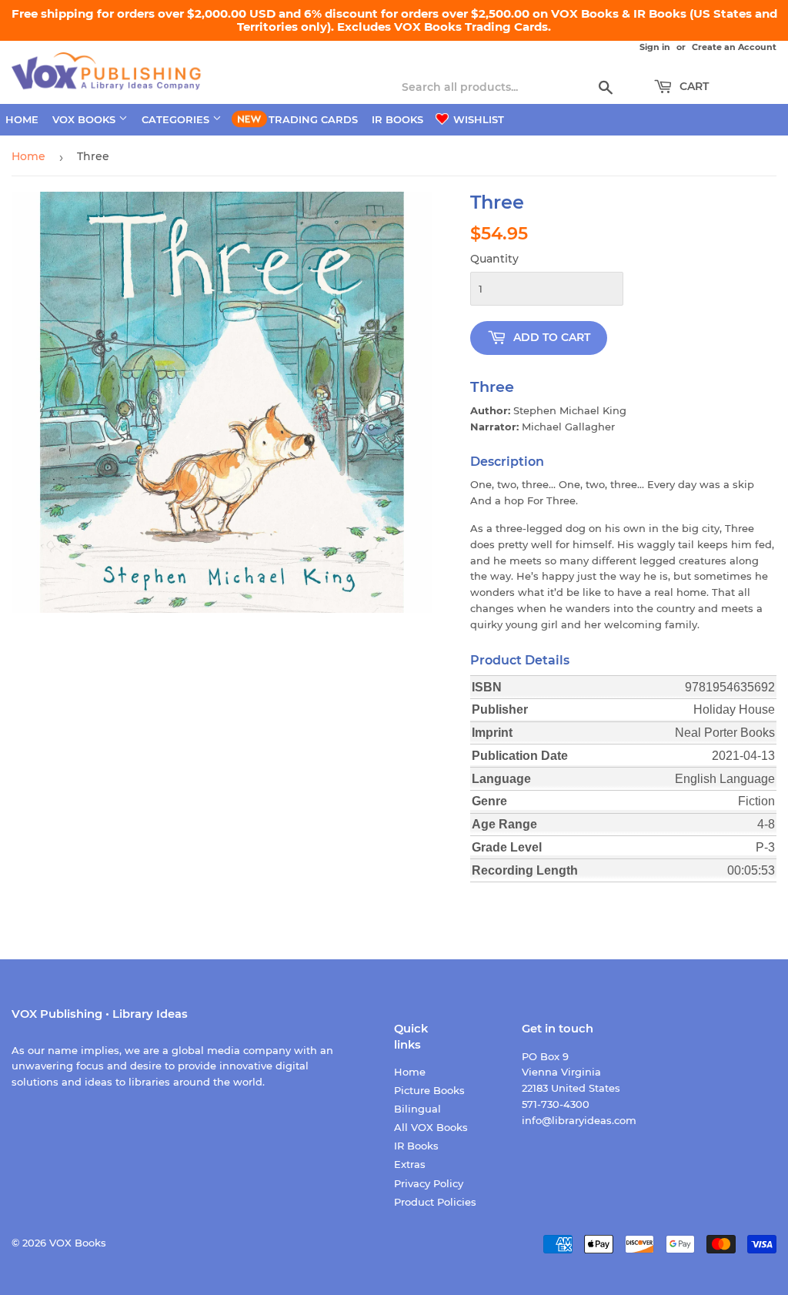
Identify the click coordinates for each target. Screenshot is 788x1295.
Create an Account (734, 47)
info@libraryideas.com (579, 1120)
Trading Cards (313, 119)
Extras (410, 1164)
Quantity (494, 259)
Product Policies (435, 1202)
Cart (692, 86)
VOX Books (85, 119)
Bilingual (417, 1109)
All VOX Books (431, 1127)
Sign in (654, 47)
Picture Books (429, 1090)
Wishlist (477, 119)
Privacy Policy (428, 1183)
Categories (177, 119)
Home (21, 119)
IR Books (397, 119)
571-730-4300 (555, 1104)
